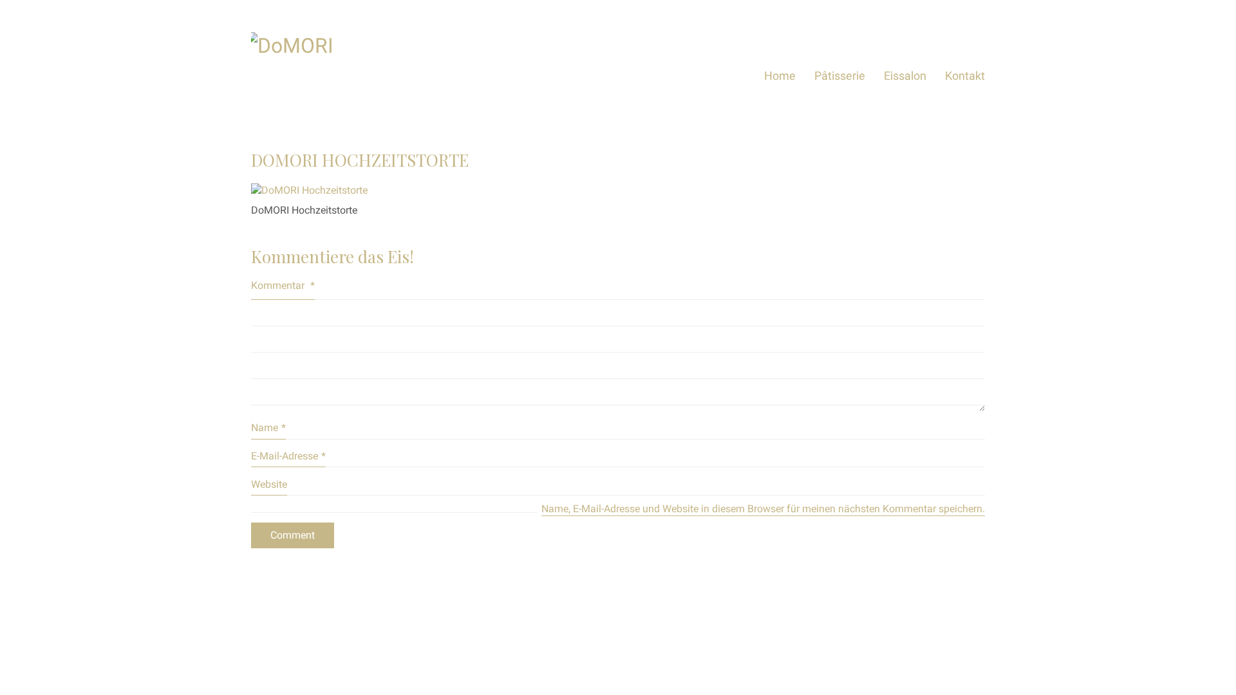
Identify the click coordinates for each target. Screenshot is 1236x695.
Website (269, 484)
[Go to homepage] (347, 75)
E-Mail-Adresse (288, 456)
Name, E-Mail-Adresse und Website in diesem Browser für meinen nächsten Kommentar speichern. (763, 509)
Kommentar (283, 285)
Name (268, 428)
